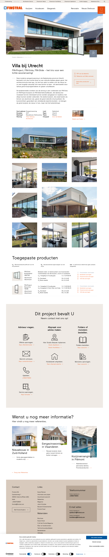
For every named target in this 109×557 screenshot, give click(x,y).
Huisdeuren (39, 8)
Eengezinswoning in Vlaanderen (52, 445)
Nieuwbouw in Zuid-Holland (20, 451)
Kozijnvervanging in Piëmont (82, 458)
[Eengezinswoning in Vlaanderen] (54, 435)
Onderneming (8, 1)
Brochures (40, 518)
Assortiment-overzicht (44, 497)
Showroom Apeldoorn (70, 1)
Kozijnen (29, 8)
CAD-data (40, 533)
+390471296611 (16, 502)
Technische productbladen (45, 528)
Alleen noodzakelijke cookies (96, 546)
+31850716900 (73, 496)
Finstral (14, 57)
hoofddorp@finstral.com (77, 517)
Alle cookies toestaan (96, 537)
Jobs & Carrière (42, 504)
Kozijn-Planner (42, 492)
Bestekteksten (42, 530)
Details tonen (79, 554)
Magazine (40, 502)
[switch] (44, 554)
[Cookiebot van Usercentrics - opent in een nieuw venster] (9, 554)
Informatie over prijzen (44, 494)
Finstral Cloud (41, 509)
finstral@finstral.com (18, 504)
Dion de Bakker (57, 117)
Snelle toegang (83, 1)
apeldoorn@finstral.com (76, 512)
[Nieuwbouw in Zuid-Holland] (24, 438)
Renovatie (75, 8)
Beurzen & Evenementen (44, 506)
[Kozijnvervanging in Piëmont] (84, 442)
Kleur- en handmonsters (44, 525)
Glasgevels (51, 8)
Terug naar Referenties (21, 472)
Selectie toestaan (96, 542)
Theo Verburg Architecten (30, 117)
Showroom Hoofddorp (55, 1)
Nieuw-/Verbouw (88, 8)
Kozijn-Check (41, 521)
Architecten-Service (28, 1)
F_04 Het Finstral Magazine (45, 523)
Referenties (16, 1)
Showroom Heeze (41, 1)
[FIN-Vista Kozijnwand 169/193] (76, 45)
